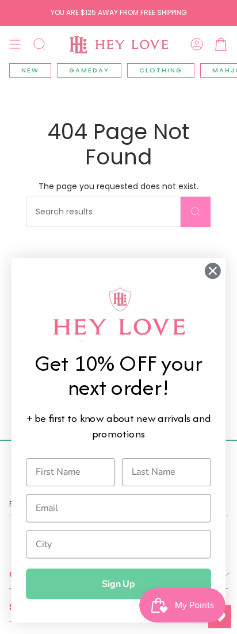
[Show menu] (14, 44)
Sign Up (118, 584)
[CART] (221, 44)
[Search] (196, 212)
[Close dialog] (212, 271)
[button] (40, 44)
